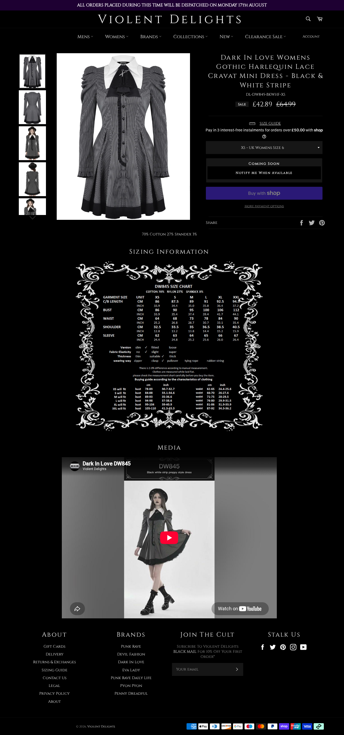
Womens (115, 37)
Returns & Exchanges (54, 662)
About (54, 701)
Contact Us (54, 677)
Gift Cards (54, 646)
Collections (189, 37)
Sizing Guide (54, 670)
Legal (54, 685)
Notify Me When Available (264, 173)
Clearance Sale (264, 37)
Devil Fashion (131, 654)
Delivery (54, 654)
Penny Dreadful (131, 693)
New (225, 37)
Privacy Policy (54, 693)
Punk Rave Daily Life (131, 677)
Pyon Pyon (131, 685)
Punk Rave (131, 646)
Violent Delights (101, 727)
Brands (149, 37)
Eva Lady (131, 670)
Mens (84, 37)
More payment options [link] (264, 206)
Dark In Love (131, 662)
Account (311, 36)
